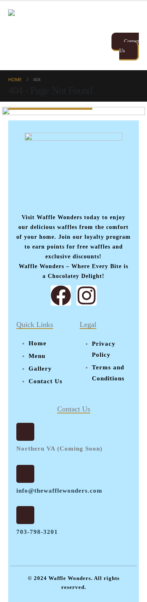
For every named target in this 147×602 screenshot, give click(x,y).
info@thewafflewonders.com (59, 490)
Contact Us (129, 45)
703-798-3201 (37, 532)
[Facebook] (61, 295)
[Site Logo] (44, 35)
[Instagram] (86, 295)
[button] (131, 20)
